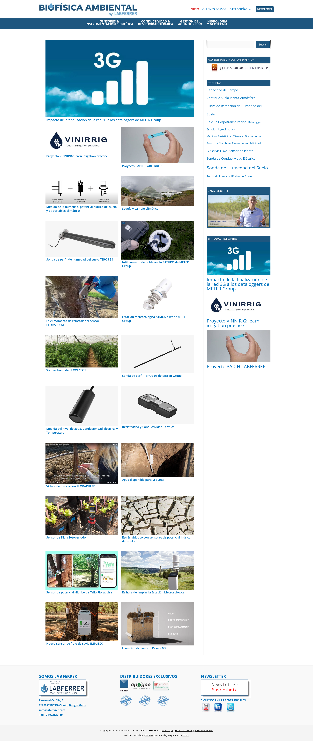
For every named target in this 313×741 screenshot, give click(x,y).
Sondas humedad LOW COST (66, 370)
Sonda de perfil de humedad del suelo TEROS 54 (79, 259)
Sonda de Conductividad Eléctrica (231, 158)
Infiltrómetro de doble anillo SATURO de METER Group (155, 264)
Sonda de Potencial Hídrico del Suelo (229, 176)
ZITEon (186, 735)
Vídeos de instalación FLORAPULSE (70, 486)
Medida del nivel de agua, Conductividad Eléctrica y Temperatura (82, 430)
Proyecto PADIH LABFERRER (142, 166)
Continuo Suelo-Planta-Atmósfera (231, 98)
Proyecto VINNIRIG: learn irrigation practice (77, 156)
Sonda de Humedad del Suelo (237, 168)
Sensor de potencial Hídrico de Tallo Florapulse (79, 592)
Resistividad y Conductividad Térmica (148, 427)
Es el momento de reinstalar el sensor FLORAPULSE (72, 323)
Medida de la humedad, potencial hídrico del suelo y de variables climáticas (81, 208)
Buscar (263, 44)
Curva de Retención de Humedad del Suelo (234, 110)
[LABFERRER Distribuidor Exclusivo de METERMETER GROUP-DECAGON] (124, 685)
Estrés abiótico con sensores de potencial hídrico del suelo (156, 539)
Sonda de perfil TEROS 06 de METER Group (152, 376)
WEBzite (149, 735)
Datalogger (255, 122)
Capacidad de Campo (222, 90)
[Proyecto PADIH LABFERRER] (238, 346)
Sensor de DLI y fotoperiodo (66, 537)
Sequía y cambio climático (140, 208)
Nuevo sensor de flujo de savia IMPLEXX (74, 643)
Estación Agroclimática (221, 129)
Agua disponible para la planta (143, 480)
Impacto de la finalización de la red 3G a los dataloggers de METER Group (103, 120)
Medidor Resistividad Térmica (225, 136)
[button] (249, 9)
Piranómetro (253, 136)
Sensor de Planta (241, 151)
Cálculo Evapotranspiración (226, 122)
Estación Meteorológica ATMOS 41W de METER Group (154, 318)
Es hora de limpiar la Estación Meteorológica (153, 592)
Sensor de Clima (217, 151)
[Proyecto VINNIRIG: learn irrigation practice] (238, 304)
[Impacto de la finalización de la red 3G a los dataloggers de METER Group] (238, 258)
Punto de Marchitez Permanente (227, 143)
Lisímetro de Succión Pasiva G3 (144, 648)
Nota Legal (167, 730)
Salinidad (255, 143)
